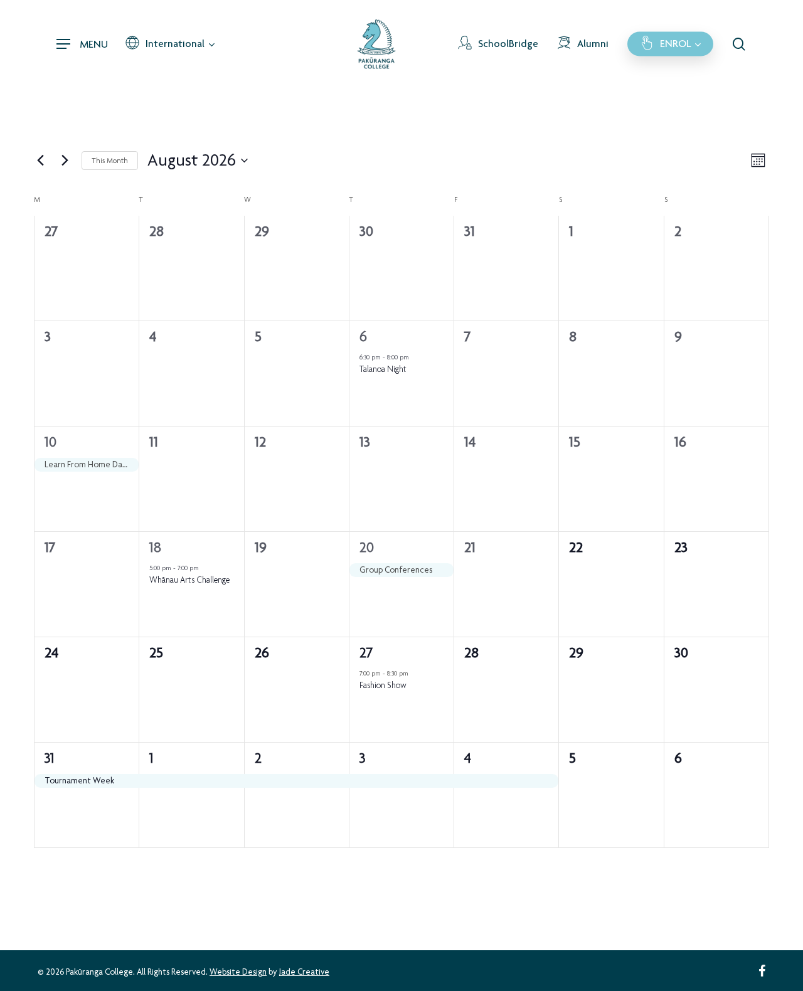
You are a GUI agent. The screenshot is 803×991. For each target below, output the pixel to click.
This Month (110, 160)
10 (50, 441)
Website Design (238, 972)
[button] (82, 44)
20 (366, 547)
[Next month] (64, 160)
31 (50, 758)
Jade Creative (304, 972)
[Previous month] (40, 160)
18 (155, 547)
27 (366, 652)
